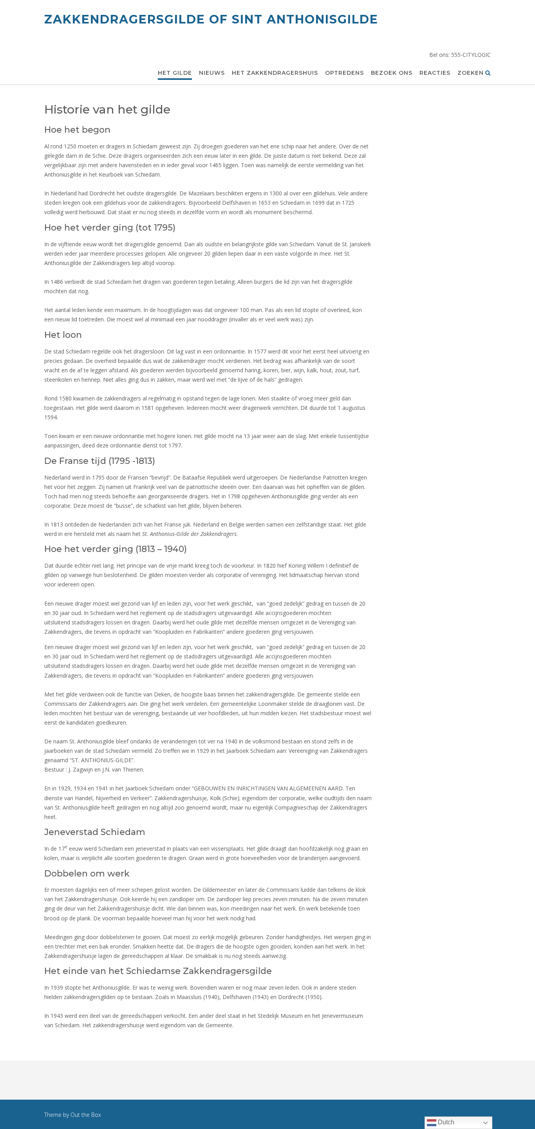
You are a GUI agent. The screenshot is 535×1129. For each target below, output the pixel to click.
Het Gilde (175, 72)
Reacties (434, 72)
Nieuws (212, 72)
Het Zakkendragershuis (275, 72)
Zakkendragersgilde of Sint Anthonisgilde (211, 19)
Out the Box (85, 1114)
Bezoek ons (391, 72)
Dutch (445, 1122)
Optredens (344, 72)
